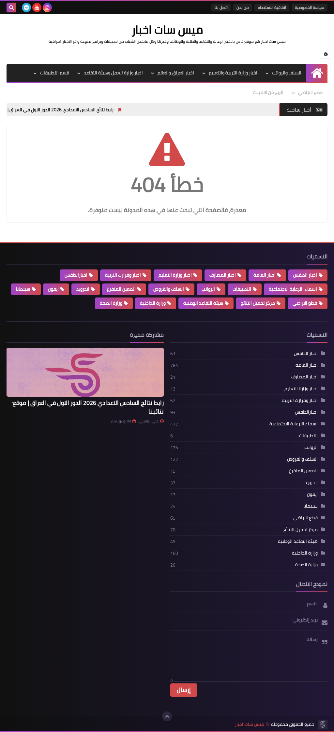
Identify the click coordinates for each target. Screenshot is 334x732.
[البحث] (11, 7)
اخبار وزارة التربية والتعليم (233, 73)
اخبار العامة (264, 275)
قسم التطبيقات (54, 73)
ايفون (53, 289)
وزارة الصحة (111, 303)
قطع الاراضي (310, 92)
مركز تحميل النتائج (258, 303)
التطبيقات (242, 289)
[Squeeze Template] (322, 724)
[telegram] (26, 7)
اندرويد (82, 289)
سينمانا (23, 289)
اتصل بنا (221, 7)
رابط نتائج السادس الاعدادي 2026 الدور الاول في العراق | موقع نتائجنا (87, 109)
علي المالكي (149, 421)
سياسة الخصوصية (309, 7)
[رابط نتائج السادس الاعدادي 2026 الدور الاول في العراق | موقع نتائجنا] (85, 372)
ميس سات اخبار (249, 724)
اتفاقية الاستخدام (272, 7)
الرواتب (208, 289)
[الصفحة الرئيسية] (316, 73)
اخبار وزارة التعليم (175, 275)
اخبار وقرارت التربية (123, 275)
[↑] (167, 716)
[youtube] (36, 7)
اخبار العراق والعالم (176, 73)
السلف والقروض (168, 289)
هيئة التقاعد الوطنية (203, 303)
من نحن (242, 7)
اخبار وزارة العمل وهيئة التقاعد (113, 73)
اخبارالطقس (76, 275)
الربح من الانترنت (268, 92)
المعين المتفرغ (121, 289)
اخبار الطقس (305, 275)
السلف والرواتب (286, 73)
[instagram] (47, 7)
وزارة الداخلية (153, 303)
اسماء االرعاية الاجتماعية (293, 289)
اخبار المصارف (222, 275)
